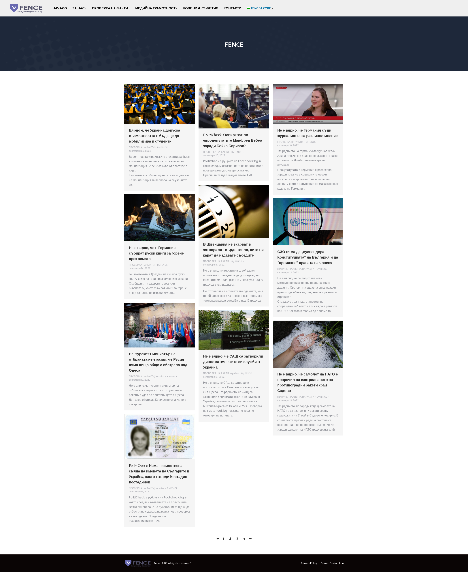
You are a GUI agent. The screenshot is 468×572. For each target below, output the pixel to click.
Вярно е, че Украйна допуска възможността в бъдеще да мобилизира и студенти (154, 135)
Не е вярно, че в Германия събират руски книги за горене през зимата (156, 253)
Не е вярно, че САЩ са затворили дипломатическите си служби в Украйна (233, 361)
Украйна (160, 376)
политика (282, 269)
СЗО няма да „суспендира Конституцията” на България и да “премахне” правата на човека (307, 257)
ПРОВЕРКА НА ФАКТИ (141, 147)
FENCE (234, 44)
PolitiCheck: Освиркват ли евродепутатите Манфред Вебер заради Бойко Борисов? (232, 140)
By (162, 147)
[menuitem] (60, 8)
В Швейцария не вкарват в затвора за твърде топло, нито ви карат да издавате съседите (233, 249)
